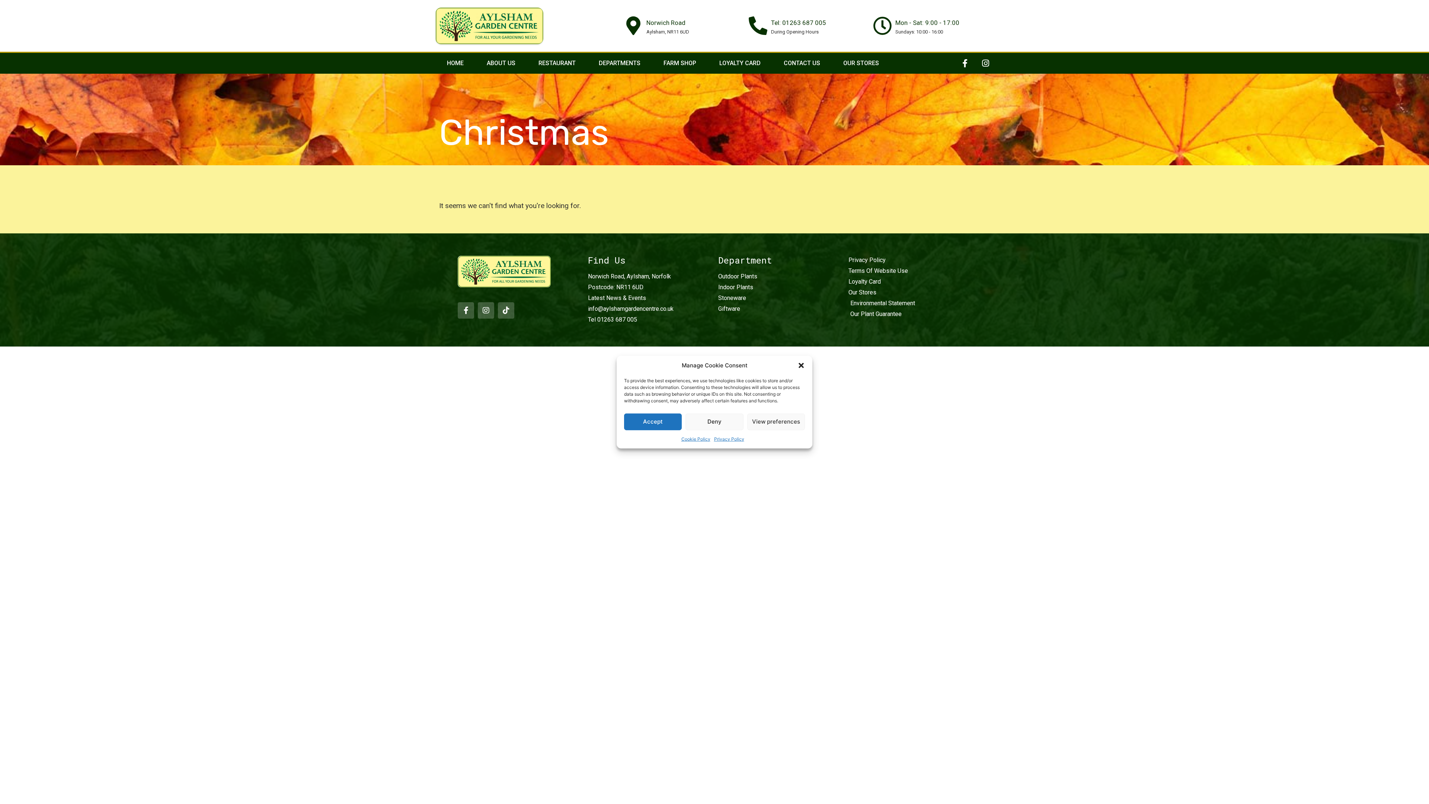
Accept (653, 421)
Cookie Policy (695, 438)
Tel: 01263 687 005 (798, 22)
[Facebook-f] (965, 63)
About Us (501, 63)
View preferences (776, 421)
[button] (801, 365)
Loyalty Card (740, 63)
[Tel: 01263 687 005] (758, 25)
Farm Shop (680, 63)
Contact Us (802, 63)
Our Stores (861, 63)
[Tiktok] (506, 310)
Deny (714, 421)
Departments (619, 63)
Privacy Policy (729, 438)
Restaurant (557, 63)
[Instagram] (985, 63)
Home (455, 63)
